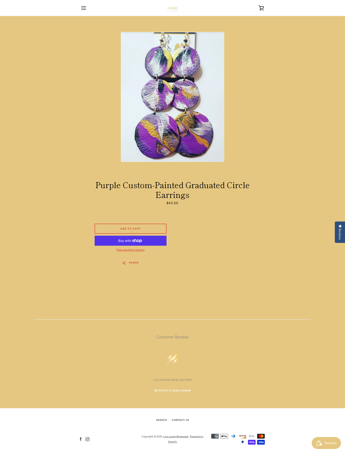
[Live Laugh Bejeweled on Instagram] (87, 439)
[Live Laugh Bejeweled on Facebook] (81, 439)
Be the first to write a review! (172, 390)
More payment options (130, 250)
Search (161, 420)
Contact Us (180, 420)
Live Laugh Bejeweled (175, 436)
